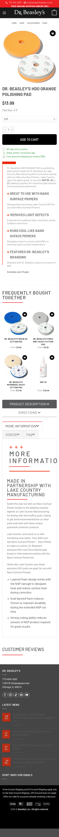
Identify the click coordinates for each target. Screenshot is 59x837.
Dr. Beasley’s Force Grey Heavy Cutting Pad (43, 341)
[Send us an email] (21, 694)
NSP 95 (45, 180)
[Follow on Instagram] (10, 694)
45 (51, 180)
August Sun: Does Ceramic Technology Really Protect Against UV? (34, 718)
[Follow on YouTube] (26, 694)
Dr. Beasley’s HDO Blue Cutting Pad (16, 340)
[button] (4, 13)
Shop (22, 23)
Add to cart (29, 139)
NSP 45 (43, 382)
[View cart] (54, 12)
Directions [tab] (28, 412)
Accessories (33, 23)
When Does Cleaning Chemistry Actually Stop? (31, 733)
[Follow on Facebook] (5, 694)
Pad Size (7, 110)
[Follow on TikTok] (15, 694)
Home (14, 23)
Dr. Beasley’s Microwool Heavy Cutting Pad (16, 385)
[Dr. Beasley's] (29, 13)
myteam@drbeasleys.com (39, 2)
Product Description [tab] (28, 404)
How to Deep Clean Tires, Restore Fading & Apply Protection (34, 760)
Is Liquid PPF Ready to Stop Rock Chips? (32, 747)
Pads (45, 23)
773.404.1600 (15, 2)
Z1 (8, 183)
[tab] (22, 426)
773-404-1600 (9, 679)
